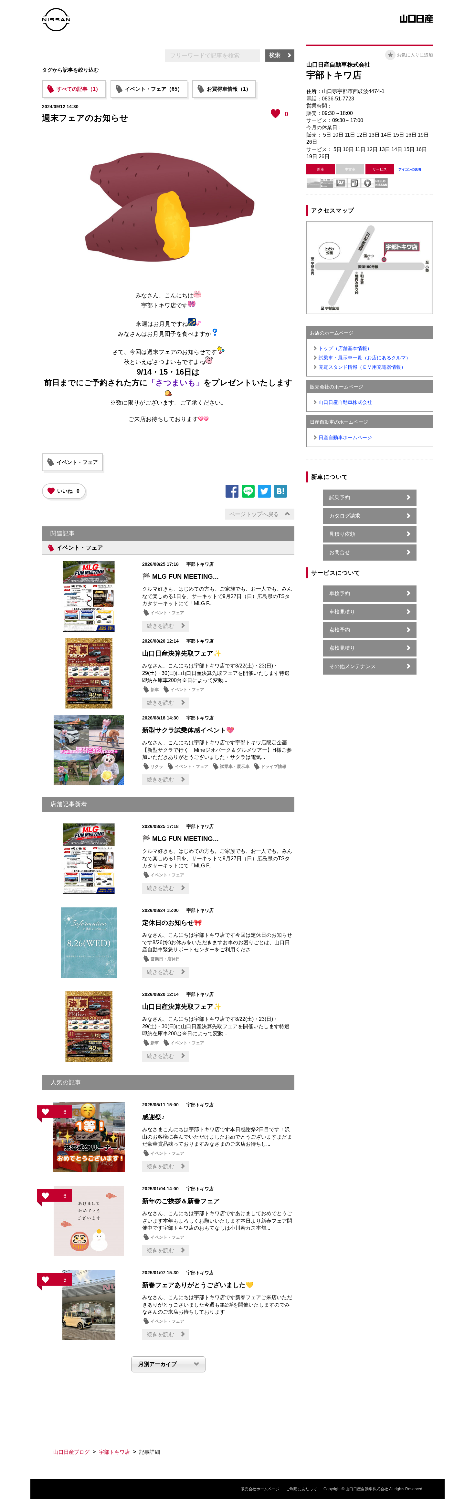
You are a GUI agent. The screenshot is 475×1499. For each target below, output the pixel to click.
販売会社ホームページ (260, 1489)
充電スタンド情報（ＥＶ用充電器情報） (362, 367)
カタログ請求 (344, 516)
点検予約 (339, 630)
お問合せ (339, 552)
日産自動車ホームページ (345, 437)
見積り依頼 (342, 534)
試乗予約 (339, 497)
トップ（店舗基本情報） (345, 348)
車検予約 (339, 593)
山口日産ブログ (71, 1452)
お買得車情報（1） (229, 89)
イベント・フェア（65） (154, 89)
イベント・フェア (77, 462)
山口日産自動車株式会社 (345, 402)
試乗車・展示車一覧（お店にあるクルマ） (365, 357)
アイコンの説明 (409, 169)
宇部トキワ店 (114, 1452)
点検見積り (342, 648)
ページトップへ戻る (254, 514)
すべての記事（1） (79, 89)
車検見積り (342, 612)
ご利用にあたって (301, 1489)
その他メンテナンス (352, 666)
